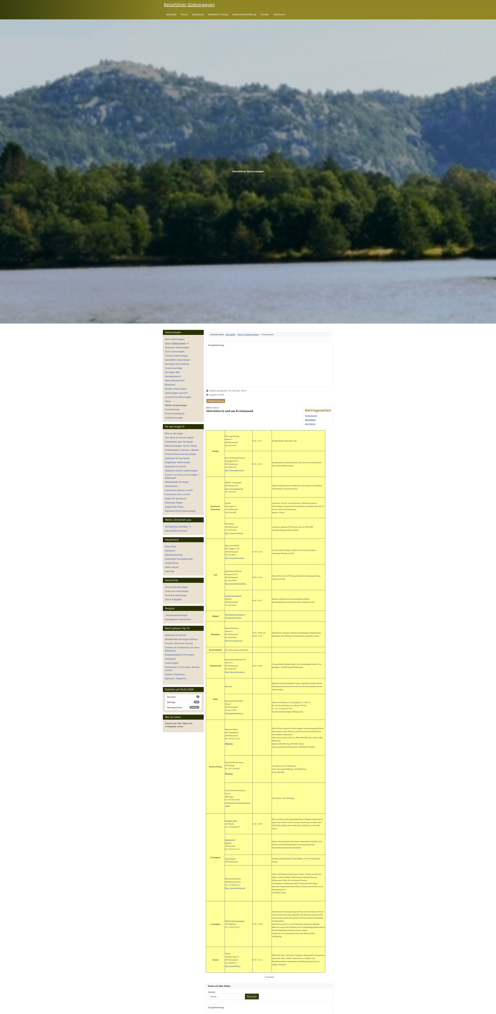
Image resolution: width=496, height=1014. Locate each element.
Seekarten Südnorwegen (177, 347)
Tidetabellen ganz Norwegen (179, 441)
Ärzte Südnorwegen (174, 351)
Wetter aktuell (172, 567)
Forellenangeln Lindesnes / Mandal (182, 450)
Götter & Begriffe (173, 599)
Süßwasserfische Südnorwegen (180, 511)
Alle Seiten (310, 424)
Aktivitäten (310, 420)
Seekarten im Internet (175, 466)
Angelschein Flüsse (174, 506)
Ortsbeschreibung (216, 401)
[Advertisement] (269, 367)
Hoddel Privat (171, 563)
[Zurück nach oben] (491, 1009)
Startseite (171, 14)
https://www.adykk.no (232, 966)
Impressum (279, 14)
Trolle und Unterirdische (176, 591)
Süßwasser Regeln (174, 502)
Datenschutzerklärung (244, 14)
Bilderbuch (170, 384)
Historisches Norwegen (176, 587)
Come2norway (172, 409)
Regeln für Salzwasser (176, 498)
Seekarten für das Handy (177, 458)
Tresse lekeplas (230, 859)
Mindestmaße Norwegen (177, 482)
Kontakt (265, 14)
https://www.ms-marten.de (234, 533)
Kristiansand (311, 415)
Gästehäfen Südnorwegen (177, 360)
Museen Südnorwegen (176, 388)
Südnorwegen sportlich (176, 393)
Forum (184, 14)
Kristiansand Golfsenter (233, 596)
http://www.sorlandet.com (234, 489)
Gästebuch (198, 14)
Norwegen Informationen (177, 364)
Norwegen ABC (172, 372)
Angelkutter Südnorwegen (177, 462)
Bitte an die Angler (174, 433)
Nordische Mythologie (176, 595)
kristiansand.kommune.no (234, 713)
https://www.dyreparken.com (235, 888)
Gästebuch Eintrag (218, 14)
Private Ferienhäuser (175, 413)
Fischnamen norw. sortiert (177, 494)
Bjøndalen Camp (231, 821)
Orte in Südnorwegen (175, 343)
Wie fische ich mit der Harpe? (179, 437)
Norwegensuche (173, 376)
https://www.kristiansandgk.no (235, 584)
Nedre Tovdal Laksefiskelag (235, 921)
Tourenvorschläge (173, 368)
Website (229, 743)
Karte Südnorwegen (174, 339)
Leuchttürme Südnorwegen (178, 397)
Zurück (270, 977)
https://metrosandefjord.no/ (234, 470)
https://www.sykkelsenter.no (235, 672)
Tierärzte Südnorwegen (176, 355)
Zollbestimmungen (174, 417)
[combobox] (226, 996)
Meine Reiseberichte (175, 380)
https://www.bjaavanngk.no (234, 558)
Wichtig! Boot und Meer (176, 526)
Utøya (168, 401)
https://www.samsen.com (233, 641)
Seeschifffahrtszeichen (176, 530)
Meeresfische (171, 486)
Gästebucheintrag (173, 554)
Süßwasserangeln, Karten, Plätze (181, 446)
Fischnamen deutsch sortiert (179, 490)
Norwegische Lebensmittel (178, 619)
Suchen (211, 992)
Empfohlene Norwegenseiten (179, 559)
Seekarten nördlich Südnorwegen (181, 470)
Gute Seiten (170, 546)
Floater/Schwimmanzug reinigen (180, 454)
